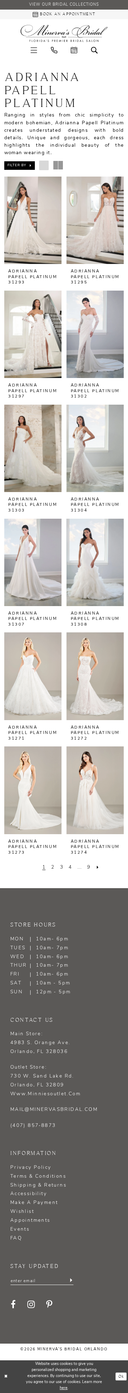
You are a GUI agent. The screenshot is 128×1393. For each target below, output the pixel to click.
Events (20, 1229)
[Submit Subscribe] (71, 1280)
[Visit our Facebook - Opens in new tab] (13, 1305)
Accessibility (28, 1194)
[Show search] (94, 50)
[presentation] (33, 220)
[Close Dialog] (6, 1376)
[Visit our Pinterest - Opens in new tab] (50, 1305)
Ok (121, 1377)
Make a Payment (34, 1202)
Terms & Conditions (38, 1176)
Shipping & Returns (38, 1185)
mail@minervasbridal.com (54, 1109)
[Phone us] (54, 50)
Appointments (30, 1220)
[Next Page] (97, 867)
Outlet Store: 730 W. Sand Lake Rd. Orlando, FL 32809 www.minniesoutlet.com (45, 1080)
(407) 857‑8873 (33, 1125)
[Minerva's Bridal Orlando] (64, 33)
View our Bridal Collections (64, 5)
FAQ (16, 1238)
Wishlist (22, 1211)
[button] (34, 50)
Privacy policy (31, 1167)
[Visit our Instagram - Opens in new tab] (31, 1305)
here (64, 1388)
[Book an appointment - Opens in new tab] (74, 50)
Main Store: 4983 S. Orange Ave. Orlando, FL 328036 (40, 1043)
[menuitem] (34, 50)
